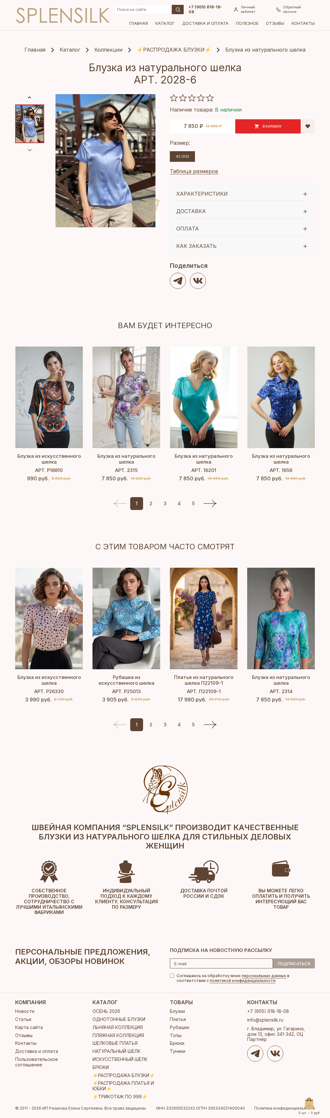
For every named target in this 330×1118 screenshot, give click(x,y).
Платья (178, 1019)
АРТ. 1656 (281, 470)
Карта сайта (29, 1027)
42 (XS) (182, 156)
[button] (210, 503)
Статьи (23, 1019)
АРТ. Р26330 (49, 691)
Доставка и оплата (205, 23)
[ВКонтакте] (198, 281)
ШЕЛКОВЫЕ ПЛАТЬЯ (115, 1043)
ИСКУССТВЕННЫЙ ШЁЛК (120, 1059)
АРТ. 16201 (203, 470)
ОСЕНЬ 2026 (106, 1011)
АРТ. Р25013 (126, 691)
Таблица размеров (194, 171)
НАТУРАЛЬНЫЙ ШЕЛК (116, 1051)
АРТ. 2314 (281, 691)
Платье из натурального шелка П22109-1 (203, 680)
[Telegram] (178, 281)
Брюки (177, 1043)
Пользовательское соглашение (36, 1061)
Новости (24, 1011)
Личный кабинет (248, 9)
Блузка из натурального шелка (126, 459)
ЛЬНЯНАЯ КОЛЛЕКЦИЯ (117, 1027)
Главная (138, 23)
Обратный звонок (292, 9)
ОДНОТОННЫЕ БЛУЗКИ (118, 1019)
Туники (177, 1051)
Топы (175, 1035)
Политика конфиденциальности (284, 1108)
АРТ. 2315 (126, 470)
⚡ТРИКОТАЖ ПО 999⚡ (119, 1096)
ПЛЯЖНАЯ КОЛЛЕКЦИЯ (118, 1035)
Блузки (177, 1011)
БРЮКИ (100, 1067)
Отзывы (275, 23)
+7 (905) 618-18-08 (205, 9)
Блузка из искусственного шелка (49, 459)
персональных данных (264, 975)
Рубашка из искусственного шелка (126, 680)
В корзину (272, 126)
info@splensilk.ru (265, 1020)
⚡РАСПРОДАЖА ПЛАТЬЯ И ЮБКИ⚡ (123, 1085)
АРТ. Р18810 (49, 470)
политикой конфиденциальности (243, 980)
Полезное (247, 23)
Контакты (303, 23)
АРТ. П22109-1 (204, 691)
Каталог (165, 23)
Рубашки (179, 1027)
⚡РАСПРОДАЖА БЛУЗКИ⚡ (123, 1075)
